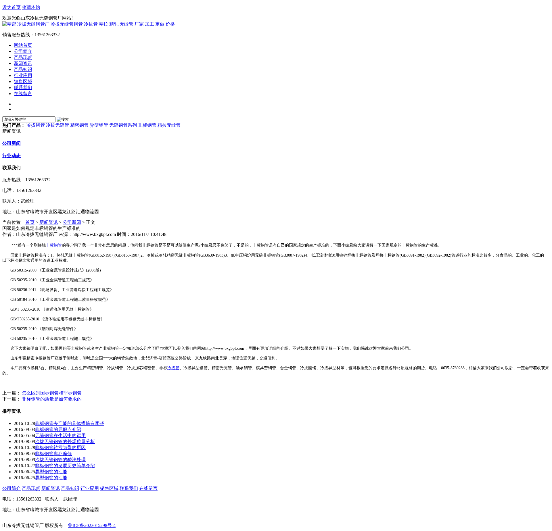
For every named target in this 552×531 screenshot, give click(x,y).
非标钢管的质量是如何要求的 (52, 399)
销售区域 (109, 488)
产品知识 (70, 488)
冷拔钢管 (35, 125)
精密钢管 (79, 125)
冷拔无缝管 (57, 125)
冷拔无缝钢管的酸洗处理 (60, 459)
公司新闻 (11, 143)
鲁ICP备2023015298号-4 (92, 525)
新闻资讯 (48, 222)
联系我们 (129, 488)
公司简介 (11, 488)
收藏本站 (31, 7)
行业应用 (89, 488)
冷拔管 (173, 368)
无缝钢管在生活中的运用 (60, 435)
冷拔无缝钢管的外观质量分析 (65, 441)
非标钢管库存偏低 (53, 453)
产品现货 (31, 488)
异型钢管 (99, 125)
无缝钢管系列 (123, 125)
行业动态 (11, 155)
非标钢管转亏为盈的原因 (60, 447)
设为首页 (11, 7)
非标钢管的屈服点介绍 (58, 429)
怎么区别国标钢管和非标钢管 (52, 392)
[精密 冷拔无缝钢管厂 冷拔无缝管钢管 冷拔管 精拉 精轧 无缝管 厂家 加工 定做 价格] (88, 24)
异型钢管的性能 (51, 471)
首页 (29, 222)
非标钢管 (147, 125)
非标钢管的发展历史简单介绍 (65, 465)
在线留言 (148, 488)
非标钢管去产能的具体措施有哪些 (69, 423)
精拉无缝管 (169, 125)
